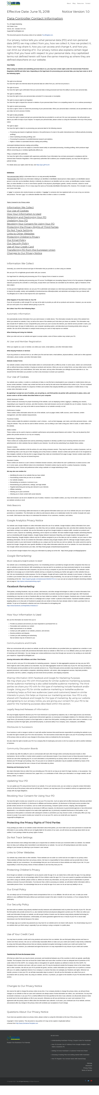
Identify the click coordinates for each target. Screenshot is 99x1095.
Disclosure (89, 1065)
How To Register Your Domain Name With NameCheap (69, 1059)
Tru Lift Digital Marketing (22, 1081)
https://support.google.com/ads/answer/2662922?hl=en (39, 579)
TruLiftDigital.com (47, 35)
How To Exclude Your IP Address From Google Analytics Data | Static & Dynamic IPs (71, 1046)
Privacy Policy (87, 1068)
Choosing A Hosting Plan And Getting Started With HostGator (70, 1054)
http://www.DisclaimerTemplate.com (27, 1023)
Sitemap (89, 1063)
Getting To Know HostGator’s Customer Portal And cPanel (70, 1051)
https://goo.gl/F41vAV (43, 165)
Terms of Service (87, 1070)
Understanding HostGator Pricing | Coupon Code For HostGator (71, 1040)
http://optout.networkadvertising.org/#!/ (29, 581)
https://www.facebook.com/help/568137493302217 (22, 605)
